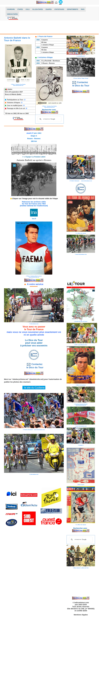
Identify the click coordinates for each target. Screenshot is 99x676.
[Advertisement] (49, 26)
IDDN (85, 611)
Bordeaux (56, 61)
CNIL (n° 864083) (87, 609)
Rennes (52, 63)
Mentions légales (81, 615)
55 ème (44, 50)
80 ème (44, 42)
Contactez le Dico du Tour (33, 366)
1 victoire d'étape (47, 45)
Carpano (44, 40)
